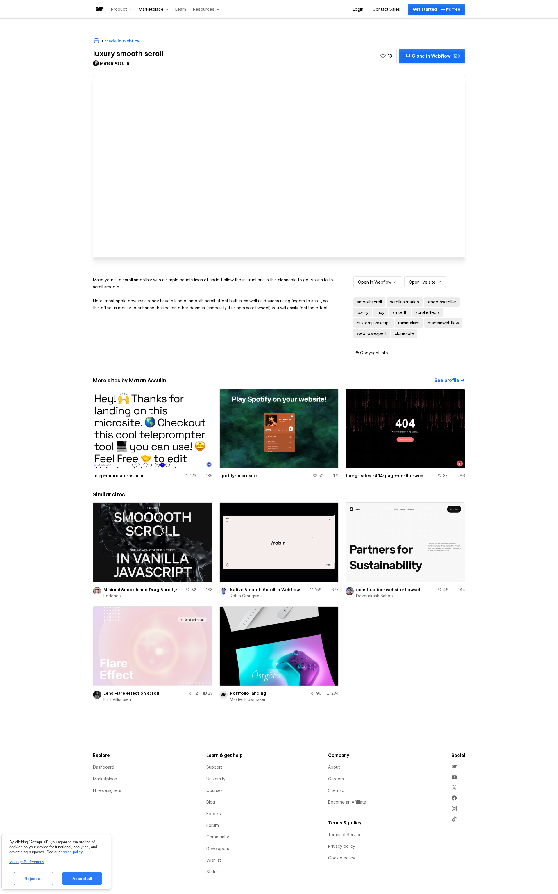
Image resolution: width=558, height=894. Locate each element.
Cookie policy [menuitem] (341, 858)
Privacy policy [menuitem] (341, 846)
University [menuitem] (216, 778)
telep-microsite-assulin (118, 475)
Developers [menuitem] (217, 848)
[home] (99, 9)
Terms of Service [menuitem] (345, 834)
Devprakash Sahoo (374, 595)
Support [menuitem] (214, 767)
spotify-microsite (238, 475)
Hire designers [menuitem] (107, 790)
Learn (180, 9)
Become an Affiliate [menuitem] (347, 802)
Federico (112, 595)
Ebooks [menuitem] (213, 813)
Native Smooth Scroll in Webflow (265, 589)
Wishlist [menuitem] (213, 860)
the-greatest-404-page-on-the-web (384, 475)
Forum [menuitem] (212, 825)
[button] (121, 9)
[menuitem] (454, 766)
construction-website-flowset (388, 589)
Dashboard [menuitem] (103, 767)
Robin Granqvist (245, 595)
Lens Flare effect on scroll (131, 693)
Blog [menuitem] (210, 802)
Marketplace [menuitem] (105, 778)
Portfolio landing (248, 693)
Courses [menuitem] (214, 790)
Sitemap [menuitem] (336, 790)
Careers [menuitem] (336, 778)
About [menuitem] (334, 767)
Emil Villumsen (117, 699)
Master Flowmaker (248, 699)
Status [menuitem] (212, 872)
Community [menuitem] (217, 837)
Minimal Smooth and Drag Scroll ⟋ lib (143, 589)
